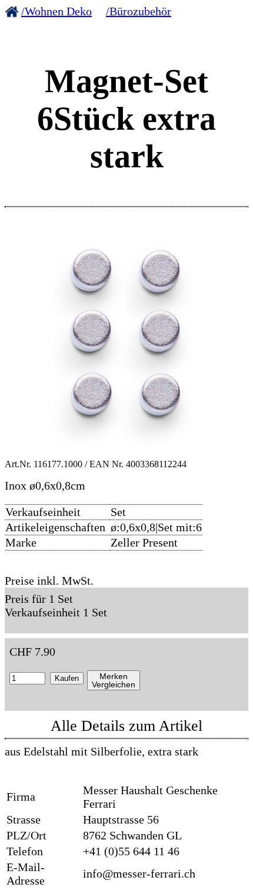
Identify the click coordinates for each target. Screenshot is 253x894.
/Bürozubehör (138, 11)
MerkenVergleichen (113, 680)
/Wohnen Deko (56, 11)
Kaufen (67, 678)
